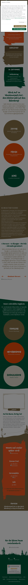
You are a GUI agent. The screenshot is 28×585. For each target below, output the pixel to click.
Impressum (8, 19)
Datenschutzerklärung (19, 18)
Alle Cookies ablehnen (20, 26)
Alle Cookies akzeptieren (19, 29)
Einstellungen (22, 22)
